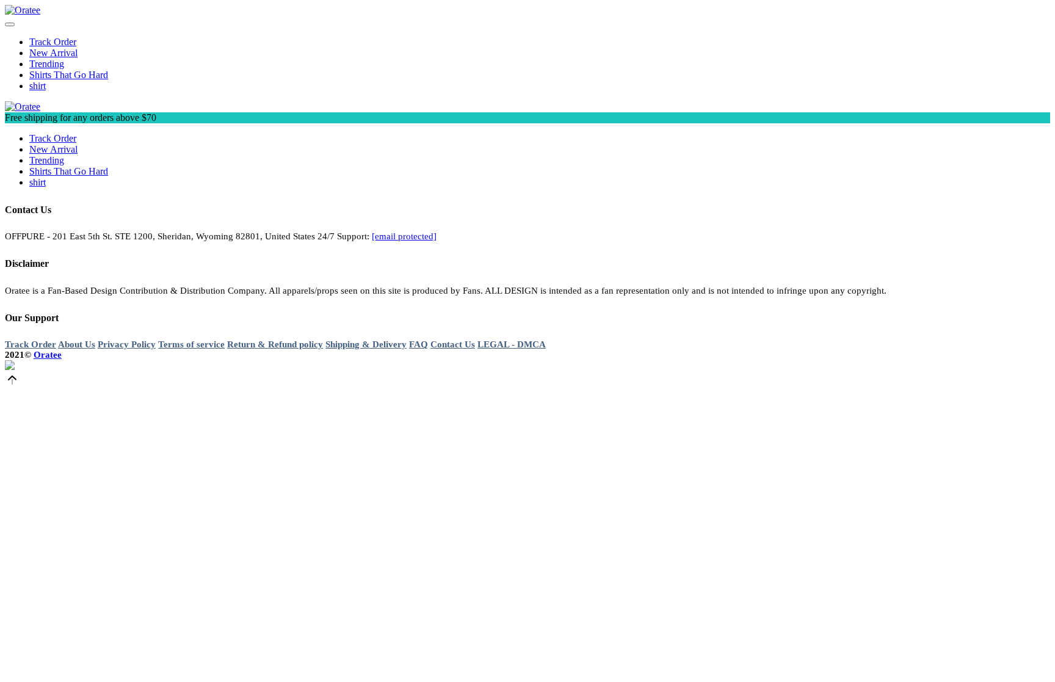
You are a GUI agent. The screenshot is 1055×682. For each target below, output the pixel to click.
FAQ (418, 344)
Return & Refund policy (275, 344)
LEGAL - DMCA (511, 344)
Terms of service (191, 344)
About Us (76, 344)
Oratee (48, 355)
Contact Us (452, 344)
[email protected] (404, 236)
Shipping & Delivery (366, 344)
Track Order (30, 344)
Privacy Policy (127, 344)
